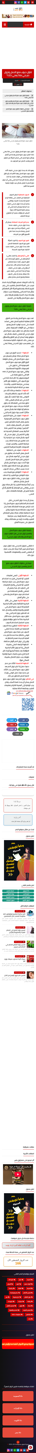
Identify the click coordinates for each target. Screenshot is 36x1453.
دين (7, 1297)
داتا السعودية (18, 1396)
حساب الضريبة (10, 897)
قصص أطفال (10, 1305)
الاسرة (16, 80)
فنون (21, 1305)
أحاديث (29, 1279)
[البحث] (3, 2)
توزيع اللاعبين (26, 897)
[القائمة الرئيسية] (5, 24)
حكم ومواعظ (14, 1292)
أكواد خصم (27, 1284)
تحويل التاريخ (26, 900)
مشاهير (28, 1314)
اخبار (20, 1279)
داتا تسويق (26, 891)
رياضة (29, 1301)
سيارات (20, 1301)
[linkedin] (24, 1450)
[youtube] (28, 2)
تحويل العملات (10, 900)
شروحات (10, 1301)
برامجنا (11, 1288)
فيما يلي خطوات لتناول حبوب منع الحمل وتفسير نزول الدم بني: (20, 110)
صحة (29, 1305)
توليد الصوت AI (26, 29)
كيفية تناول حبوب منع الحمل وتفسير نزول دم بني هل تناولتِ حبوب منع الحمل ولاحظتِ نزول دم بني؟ (19, 103)
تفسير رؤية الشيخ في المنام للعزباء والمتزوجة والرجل (15, 931)
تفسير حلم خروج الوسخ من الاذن (14, 975)
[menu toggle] (32, 2)
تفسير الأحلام (27, 1292)
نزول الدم (16, 613)
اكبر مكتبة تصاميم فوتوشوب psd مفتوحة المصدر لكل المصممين (14, 915)
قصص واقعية (13, 1310)
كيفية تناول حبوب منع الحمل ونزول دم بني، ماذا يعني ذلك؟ (19, 96)
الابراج (9, 1284)
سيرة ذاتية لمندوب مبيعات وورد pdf (14, 960)
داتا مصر (18, 1433)
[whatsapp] (22, 2)
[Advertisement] (18, 50)
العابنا (20, 1288)
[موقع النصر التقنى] (18, 9)
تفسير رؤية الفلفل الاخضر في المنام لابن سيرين (15, 945)
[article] (18, 746)
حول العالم (28, 1297)
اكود (17, 1284)
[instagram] (15, 2)
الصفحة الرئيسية (26, 80)
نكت (29, 1319)
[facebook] (18, 2)
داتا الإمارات (18, 1408)
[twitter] (25, 2)
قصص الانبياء (27, 1310)
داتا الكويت (18, 1420)
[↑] (18, 1442)
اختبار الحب (26, 894)
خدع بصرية (16, 1297)
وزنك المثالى (10, 894)
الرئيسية (27, 24)
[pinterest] (21, 1450)
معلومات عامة (16, 1314)
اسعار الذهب (10, 891)
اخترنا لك (11, 1279)
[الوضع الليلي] (30, 1447)
